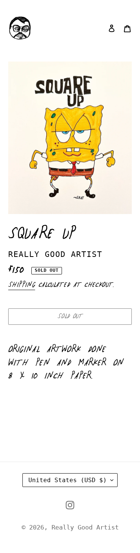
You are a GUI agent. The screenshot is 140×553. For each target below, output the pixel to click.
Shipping (21, 284)
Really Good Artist (85, 527)
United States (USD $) (67, 480)
